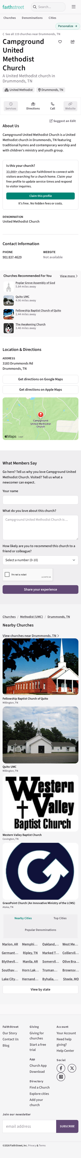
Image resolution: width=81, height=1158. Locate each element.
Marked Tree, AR (54, 952)
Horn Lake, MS (32, 970)
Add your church (36, 1102)
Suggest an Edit (64, 121)
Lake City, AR (11, 979)
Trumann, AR (52, 970)
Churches (9, 18)
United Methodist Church (21, 221)
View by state (40, 989)
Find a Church (40, 1087)
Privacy (32, 1145)
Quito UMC (22, 297)
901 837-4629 (12, 257)
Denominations (32, 18)
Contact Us (11, 1039)
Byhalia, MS (50, 979)
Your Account (66, 1033)
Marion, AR (10, 944)
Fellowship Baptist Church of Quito (38, 310)
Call (52, 108)
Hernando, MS (32, 979)
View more (68, 276)
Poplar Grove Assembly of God (35, 283)
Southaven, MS (13, 970)
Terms (42, 1145)
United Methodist (21, 90)
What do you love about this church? (29, 510)
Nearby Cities (23, 918)
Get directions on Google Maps (40, 379)
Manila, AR (30, 961)
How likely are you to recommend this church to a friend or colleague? (39, 548)
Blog (6, 1045)
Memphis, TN (31, 944)
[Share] (72, 41)
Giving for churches (37, 1036)
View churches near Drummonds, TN (30, 635)
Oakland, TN (51, 944)
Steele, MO (71, 979)
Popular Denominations (40, 930)
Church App (38, 1065)
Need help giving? (64, 1042)
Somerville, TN (53, 961)
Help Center (65, 1050)
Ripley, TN (30, 952)
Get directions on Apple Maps (40, 389)
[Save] (60, 41)
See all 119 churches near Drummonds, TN (32, 34)
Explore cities (39, 1093)
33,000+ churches (18, 172)
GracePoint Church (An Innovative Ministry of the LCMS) (39, 903)
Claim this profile (40, 196)
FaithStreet (13, 7)
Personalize (67, 26)
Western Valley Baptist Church (22, 835)
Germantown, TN (14, 952)
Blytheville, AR (12, 961)
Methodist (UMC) (31, 617)
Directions (33, 108)
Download (37, 1071)
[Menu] (73, 7)
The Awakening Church (31, 324)
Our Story (10, 1033)
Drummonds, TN (52, 90)
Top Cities (60, 918)
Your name (10, 490)
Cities (52, 18)
